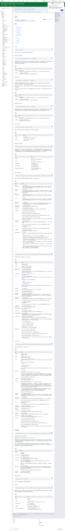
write (17, 43)
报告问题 (17, 19)
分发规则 (10, 5)
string (20, 70)
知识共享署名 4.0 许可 (26, 513)
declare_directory (19, 27)
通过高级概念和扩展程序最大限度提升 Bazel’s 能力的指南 (12, 3)
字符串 (20, 96)
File (16, 58)
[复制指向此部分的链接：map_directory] (22, 172)
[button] (6, 11)
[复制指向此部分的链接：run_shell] (20, 341)
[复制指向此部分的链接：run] (17, 251)
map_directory (18, 35)
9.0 (49, 19)
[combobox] (46, 1)
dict (31, 163)
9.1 (47, 19)
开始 (62, 10)
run (16, 37)
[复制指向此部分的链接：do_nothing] (21, 124)
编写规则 (5, 5)
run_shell (17, 38)
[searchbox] (6, 8)
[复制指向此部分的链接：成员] (18, 24)
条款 (13, 529)
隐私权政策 (16, 529)
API (14, 5)
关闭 (58, 10)
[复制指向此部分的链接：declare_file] (21, 77)
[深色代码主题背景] (52, 48)
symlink (17, 40)
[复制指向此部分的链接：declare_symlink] (23, 103)
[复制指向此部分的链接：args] (17, 46)
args (17, 26)
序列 (25, 139)
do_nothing (18, 32)
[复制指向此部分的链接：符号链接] (20, 430)
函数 (22, 232)
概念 (1, 5)
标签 (22, 210)
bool (22, 297)
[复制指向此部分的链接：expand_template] (23, 143)
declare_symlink (19, 30)
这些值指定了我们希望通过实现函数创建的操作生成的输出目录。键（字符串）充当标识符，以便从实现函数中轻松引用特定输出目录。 (37, 195)
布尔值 (21, 465)
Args (16, 49)
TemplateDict (33, 168)
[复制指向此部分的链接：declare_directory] (23, 55)
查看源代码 (23, 19)
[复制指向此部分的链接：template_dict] (22, 475)
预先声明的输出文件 (21, 88)
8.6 (52, 19)
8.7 (50, 19)
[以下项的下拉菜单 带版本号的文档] (39, 1)
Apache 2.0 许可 (40, 513)
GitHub (14, 522)
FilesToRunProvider (30, 273)
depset (29, 139)
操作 (22, 313)
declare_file (18, 29)
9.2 (46, 19)
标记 (37, 206)
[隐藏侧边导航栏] (11, 529)
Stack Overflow (41, 525)
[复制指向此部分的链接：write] (18, 484)
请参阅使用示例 (43, 151)
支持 (39, 521)
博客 (13, 521)
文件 (19, 99)
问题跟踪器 (40, 522)
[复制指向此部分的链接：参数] (17, 66)
